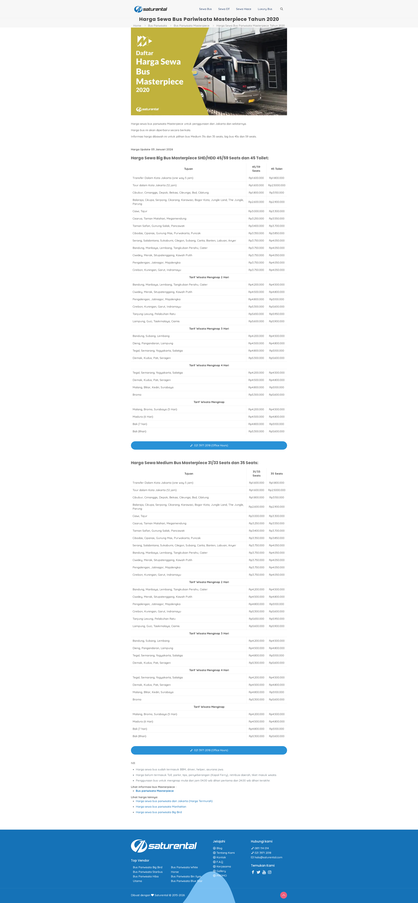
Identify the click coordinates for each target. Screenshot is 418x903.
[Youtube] (265, 872)
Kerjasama (224, 866)
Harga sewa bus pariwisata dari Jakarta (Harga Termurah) (174, 801)
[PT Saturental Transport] (150, 9)
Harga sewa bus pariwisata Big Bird (159, 812)
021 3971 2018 (263, 852)
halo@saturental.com (268, 857)
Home (137, 25)
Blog (219, 848)
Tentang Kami (226, 852)
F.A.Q (220, 862)
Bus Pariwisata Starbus (148, 871)
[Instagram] (270, 872)
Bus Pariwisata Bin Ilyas (186, 876)
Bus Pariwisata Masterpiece (191, 25)
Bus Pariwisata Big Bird (147, 867)
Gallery (221, 871)
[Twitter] (259, 872)
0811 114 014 (262, 848)
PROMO (222, 875)
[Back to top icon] (283, 895)
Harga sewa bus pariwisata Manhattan (161, 806)
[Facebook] (254, 872)
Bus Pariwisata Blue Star (186, 881)
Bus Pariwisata (157, 25)
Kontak (221, 857)
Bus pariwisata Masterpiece (155, 790)
